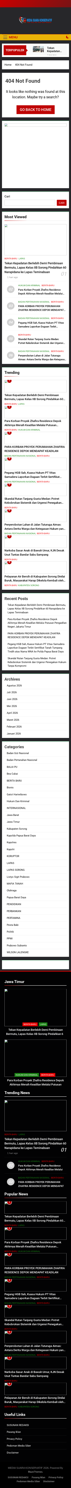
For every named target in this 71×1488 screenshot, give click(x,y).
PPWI (10, 938)
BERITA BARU (10, 258)
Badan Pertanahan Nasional (34, 302)
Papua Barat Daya (16, 897)
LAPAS (22, 258)
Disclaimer (13, 1452)
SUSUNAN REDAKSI (18, 1425)
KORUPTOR (13, 856)
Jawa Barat (13, 815)
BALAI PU (12, 766)
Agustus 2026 (14, 685)
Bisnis (10, 787)
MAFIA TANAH (15, 883)
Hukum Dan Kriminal (29, 285)
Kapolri (11, 849)
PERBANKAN (14, 911)
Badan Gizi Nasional (18, 753)
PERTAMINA (13, 918)
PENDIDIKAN (14, 904)
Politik (10, 931)
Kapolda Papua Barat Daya (21, 835)
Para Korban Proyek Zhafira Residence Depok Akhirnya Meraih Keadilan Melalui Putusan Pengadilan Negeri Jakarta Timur (41, 293)
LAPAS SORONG (16, 869)
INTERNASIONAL (16, 808)
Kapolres (12, 842)
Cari (7, 196)
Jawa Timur (13, 821)
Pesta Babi (12, 924)
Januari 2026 (14, 733)
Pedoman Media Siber (19, 1445)
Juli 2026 (12, 692)
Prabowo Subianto (17, 945)
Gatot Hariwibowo (17, 794)
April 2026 (12, 712)
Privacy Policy (14, 1438)
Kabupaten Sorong (28, 585)
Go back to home (35, 110)
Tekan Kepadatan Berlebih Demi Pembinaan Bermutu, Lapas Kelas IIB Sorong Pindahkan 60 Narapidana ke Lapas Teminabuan (54, 49)
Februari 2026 (14, 726)
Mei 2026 (12, 706)
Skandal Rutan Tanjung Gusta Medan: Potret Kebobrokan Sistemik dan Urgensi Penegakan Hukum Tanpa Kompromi (40, 343)
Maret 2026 (13, 719)
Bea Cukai (12, 773)
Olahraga (12, 890)
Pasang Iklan (14, 1431)
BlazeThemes (35, 1471)
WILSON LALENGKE (18, 952)
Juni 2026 (12, 699)
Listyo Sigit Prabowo (18, 876)
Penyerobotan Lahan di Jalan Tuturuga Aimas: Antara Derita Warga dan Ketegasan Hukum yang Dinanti (42, 359)
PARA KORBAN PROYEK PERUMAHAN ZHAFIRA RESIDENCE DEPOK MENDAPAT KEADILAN (41, 310)
